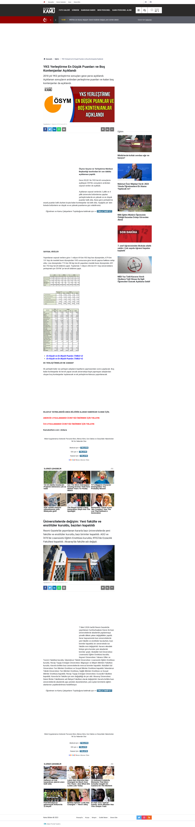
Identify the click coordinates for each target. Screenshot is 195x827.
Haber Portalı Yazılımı (53, 824)
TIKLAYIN (84, 448)
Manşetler (51, 2)
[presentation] (50, 20)
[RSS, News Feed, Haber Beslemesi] (149, 818)
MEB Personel (103, 10)
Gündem (75, 10)
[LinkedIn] (54, 129)
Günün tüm (145, 20)
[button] (103, 129)
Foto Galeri (64, 10)
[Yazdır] (64, 129)
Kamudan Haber (88, 10)
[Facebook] (45, 129)
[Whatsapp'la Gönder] (59, 129)
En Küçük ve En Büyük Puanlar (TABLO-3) (64, 356)
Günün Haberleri (61, 2)
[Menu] (138, 10)
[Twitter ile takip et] (139, 818)
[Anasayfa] (44, 2)
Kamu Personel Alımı (122, 10)
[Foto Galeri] (151, 2)
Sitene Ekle (77, 2)
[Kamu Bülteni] (49, 10)
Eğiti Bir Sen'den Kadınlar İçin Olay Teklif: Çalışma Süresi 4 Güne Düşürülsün (95, 20)
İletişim (94, 817)
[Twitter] (50, 129)
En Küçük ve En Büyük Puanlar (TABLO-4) (64, 358)
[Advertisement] (97, 40)
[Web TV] (146, 2)
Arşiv (69, 2)
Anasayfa (79, 817)
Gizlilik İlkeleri (103, 817)
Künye (87, 817)
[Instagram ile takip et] (144, 818)
